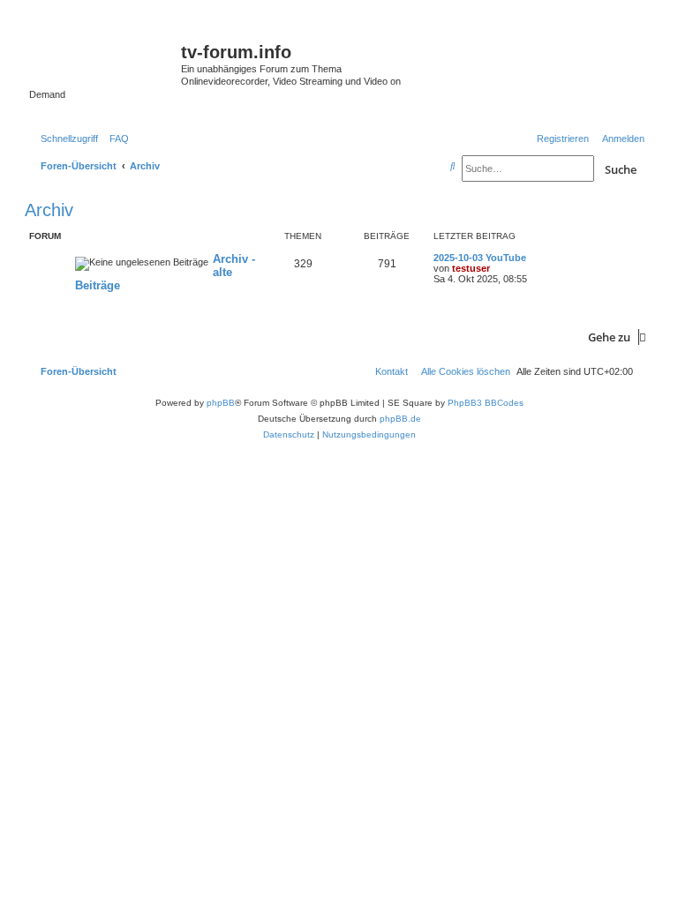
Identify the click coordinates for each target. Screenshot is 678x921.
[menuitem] (115, 138)
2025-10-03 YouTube (479, 257)
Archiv (49, 210)
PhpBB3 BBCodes (486, 403)
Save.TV (553, 41)
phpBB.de (400, 418)
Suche (621, 169)
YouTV (548, 100)
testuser (471, 268)
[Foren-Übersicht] (105, 57)
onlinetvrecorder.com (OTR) (581, 70)
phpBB (221, 403)
